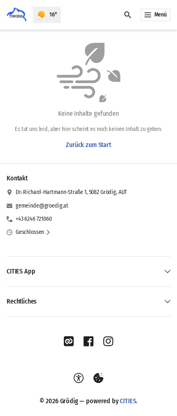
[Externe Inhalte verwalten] (98, 378)
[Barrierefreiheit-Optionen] (79, 378)
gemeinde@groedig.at (42, 205)
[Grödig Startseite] (16, 14)
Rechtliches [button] (22, 301)
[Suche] (127, 14)
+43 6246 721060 (34, 218)
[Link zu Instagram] (108, 341)
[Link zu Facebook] (88, 341)
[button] (33, 232)
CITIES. (128, 401)
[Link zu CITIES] (69, 341)
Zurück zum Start (88, 145)
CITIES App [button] (21, 271)
